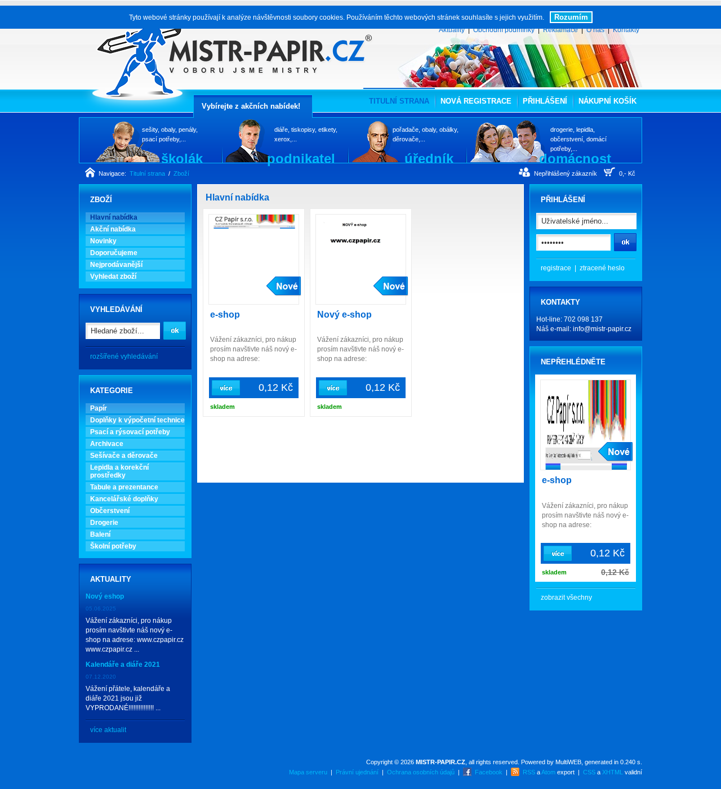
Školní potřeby (113, 546)
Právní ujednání (357, 772)
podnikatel (301, 158)
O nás (595, 30)
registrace (556, 268)
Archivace (106, 444)
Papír (98, 408)
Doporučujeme (113, 253)
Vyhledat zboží (113, 276)
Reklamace (560, 30)
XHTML (612, 772)
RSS (529, 772)
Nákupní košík (607, 101)
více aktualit (108, 730)
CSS (589, 772)
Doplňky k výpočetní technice (137, 420)
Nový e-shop (344, 314)
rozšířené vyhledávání (124, 356)
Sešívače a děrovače (124, 456)
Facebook (488, 772)
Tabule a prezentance (124, 487)
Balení (100, 534)
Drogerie (104, 523)
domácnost (575, 158)
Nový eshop (105, 596)
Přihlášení (545, 101)
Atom (548, 772)
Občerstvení (110, 511)
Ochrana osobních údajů (421, 772)
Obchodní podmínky (504, 30)
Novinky (103, 241)
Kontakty (626, 30)
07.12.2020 (101, 677)
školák (182, 158)
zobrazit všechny (566, 597)
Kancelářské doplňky (124, 499)
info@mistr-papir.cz (602, 329)
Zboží (181, 173)
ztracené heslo (602, 268)
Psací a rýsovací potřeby (130, 432)
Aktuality (452, 30)
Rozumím (571, 17)
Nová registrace (475, 101)
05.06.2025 (101, 608)
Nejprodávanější (116, 265)
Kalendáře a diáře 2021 (123, 664)
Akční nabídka (113, 229)
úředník (428, 158)
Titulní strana (147, 173)
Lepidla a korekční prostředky (119, 471)
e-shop (225, 314)
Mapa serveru (308, 772)
